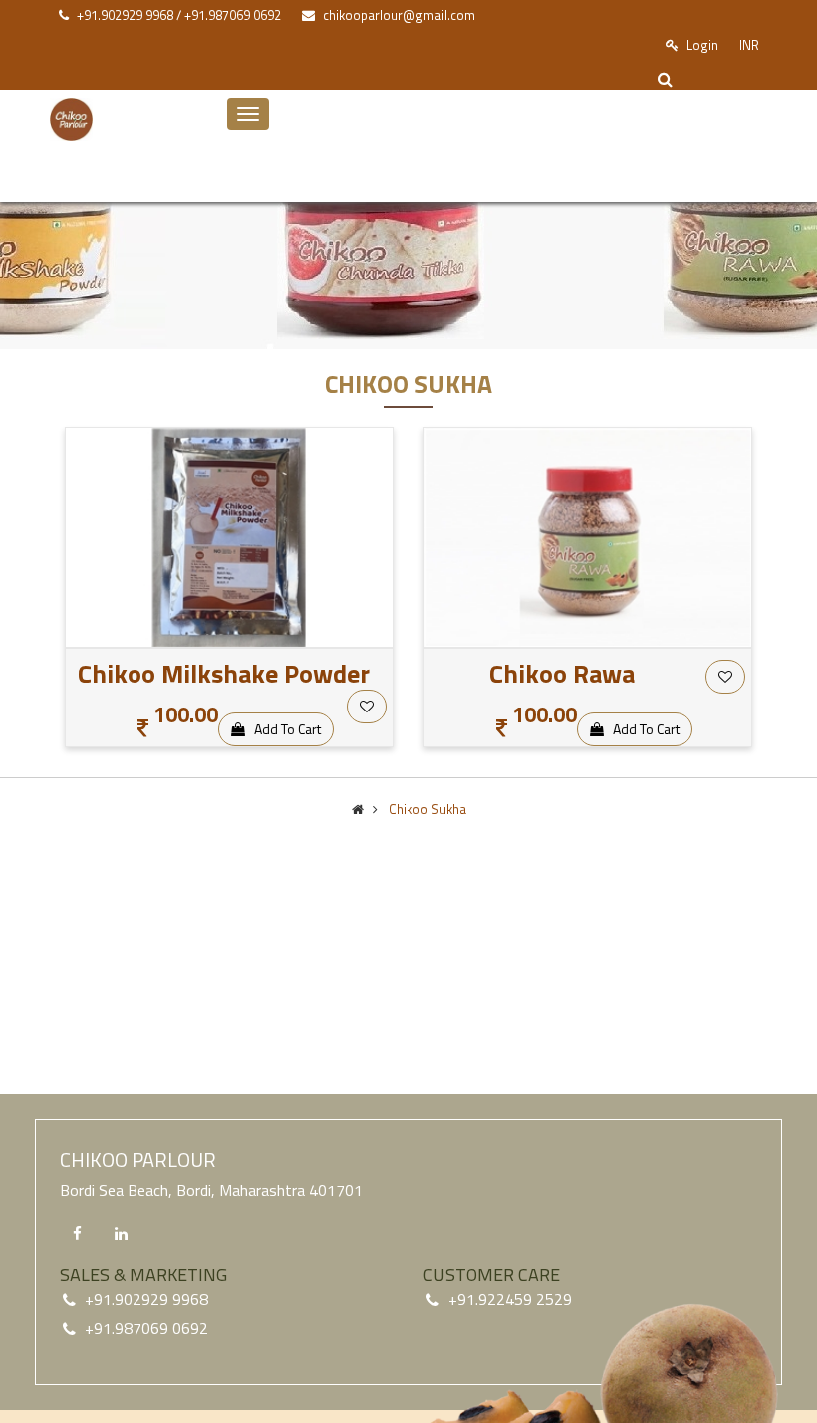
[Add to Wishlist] (367, 706)
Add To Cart (283, 728)
